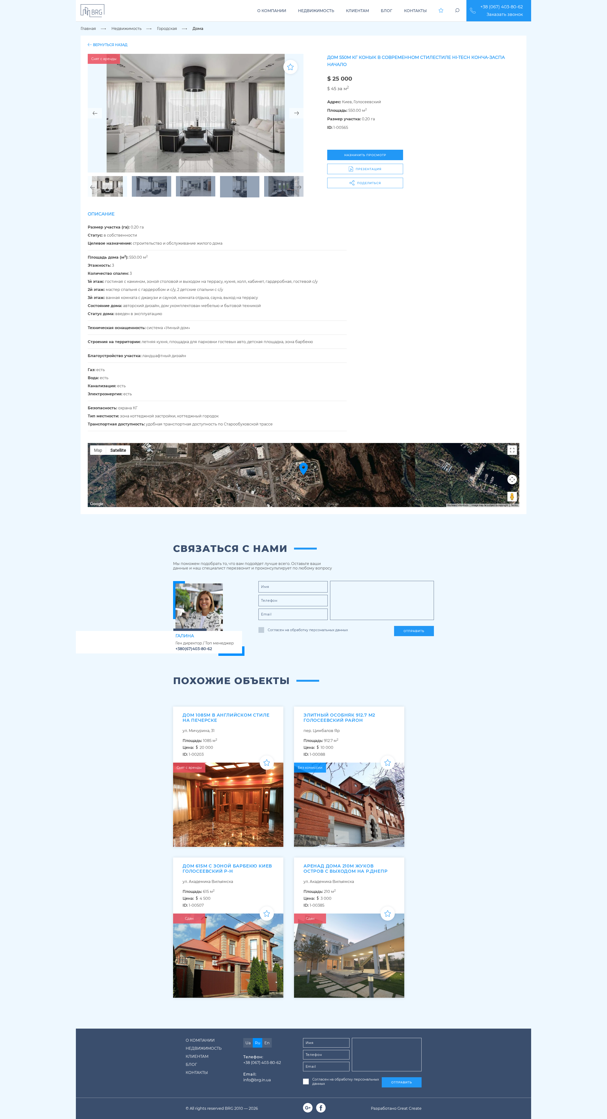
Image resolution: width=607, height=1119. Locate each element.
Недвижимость (316, 11)
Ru (257, 1043)
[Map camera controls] (512, 479)
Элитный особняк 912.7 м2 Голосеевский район (339, 718)
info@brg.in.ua (257, 1080)
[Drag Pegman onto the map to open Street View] (512, 496)
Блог (386, 11)
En (267, 1043)
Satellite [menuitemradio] (118, 450)
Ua (248, 1043)
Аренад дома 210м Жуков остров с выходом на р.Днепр (346, 868)
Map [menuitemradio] (98, 450)
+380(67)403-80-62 (193, 649)
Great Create (409, 1108)
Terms (514, 505)
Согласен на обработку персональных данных (308, 630)
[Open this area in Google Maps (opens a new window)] (97, 504)
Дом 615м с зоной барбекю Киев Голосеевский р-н (227, 868)
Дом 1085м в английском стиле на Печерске (226, 718)
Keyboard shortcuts (458, 505)
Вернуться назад (110, 45)
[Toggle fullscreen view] (512, 450)
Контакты (415, 11)
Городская (167, 28)
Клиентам (357, 11)
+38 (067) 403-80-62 (501, 6)
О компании (271, 11)
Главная (88, 28)
